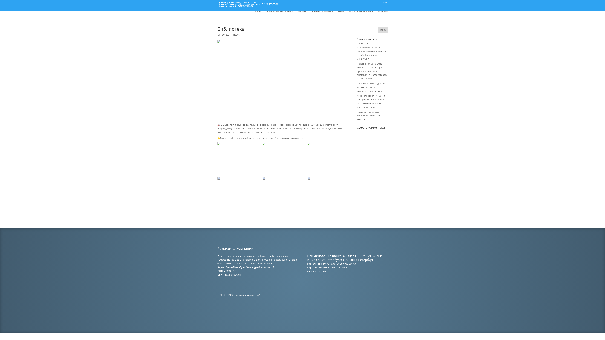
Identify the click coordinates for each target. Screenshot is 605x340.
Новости (301, 11)
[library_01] (235, 154)
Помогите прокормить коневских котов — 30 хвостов (369, 115)
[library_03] (325, 154)
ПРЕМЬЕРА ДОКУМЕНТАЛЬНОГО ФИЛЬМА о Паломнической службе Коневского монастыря (372, 51)
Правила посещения (322, 11)
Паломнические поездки (279, 11)
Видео (340, 11)
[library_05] (280, 189)
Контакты (382, 11)
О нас (258, 11)
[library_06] (325, 189)
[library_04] (235, 189)
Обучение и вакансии (361, 11)
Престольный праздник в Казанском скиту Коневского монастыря (371, 87)
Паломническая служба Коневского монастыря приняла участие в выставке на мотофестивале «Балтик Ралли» (372, 71)
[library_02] (280, 154)
